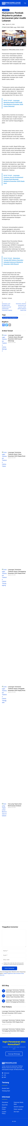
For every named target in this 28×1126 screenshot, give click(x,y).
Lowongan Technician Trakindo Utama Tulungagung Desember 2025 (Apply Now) (17, 571)
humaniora (5, 10)
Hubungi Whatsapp (14, 1054)
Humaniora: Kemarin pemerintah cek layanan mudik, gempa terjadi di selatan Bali (21, 307)
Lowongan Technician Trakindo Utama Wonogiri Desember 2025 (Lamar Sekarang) (15, 991)
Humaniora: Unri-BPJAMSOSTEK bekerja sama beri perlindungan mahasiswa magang (7, 307)
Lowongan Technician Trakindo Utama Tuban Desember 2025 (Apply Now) (16, 454)
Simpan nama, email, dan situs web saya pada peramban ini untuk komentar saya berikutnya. (14, 963)
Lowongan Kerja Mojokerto (10, 317)
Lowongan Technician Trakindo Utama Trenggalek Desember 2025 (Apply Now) (16, 688)
